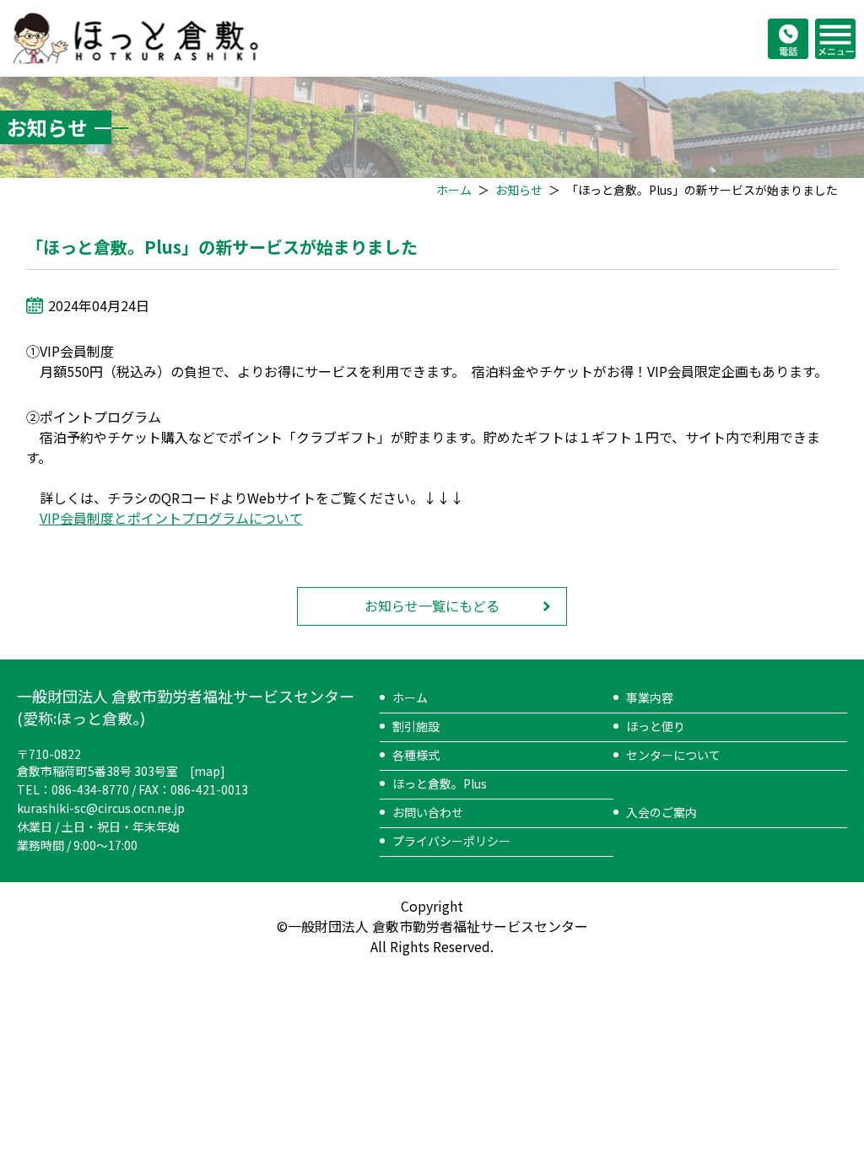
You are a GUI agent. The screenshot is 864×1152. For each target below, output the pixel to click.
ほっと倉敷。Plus (439, 783)
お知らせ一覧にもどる (432, 605)
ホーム (454, 189)
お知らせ (519, 189)
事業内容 (649, 697)
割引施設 (416, 726)
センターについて (673, 754)
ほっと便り (655, 726)
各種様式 (416, 754)
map (207, 770)
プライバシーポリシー (451, 840)
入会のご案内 (661, 812)
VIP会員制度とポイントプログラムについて (171, 518)
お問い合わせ (427, 812)
